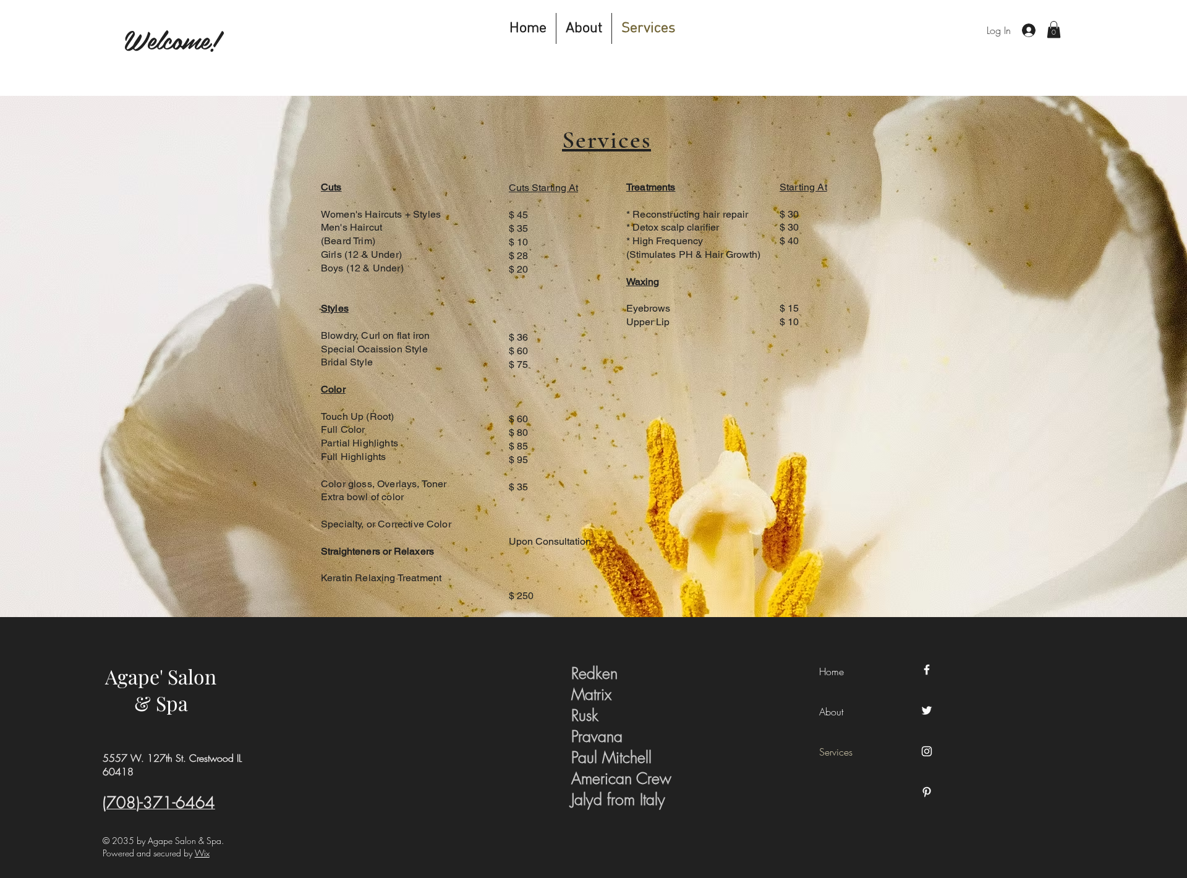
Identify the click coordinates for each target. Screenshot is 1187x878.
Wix (202, 853)
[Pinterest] (927, 792)
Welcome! (171, 39)
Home (831, 671)
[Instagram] (927, 751)
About (831, 711)
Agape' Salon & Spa (160, 689)
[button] (1054, 29)
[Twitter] (927, 710)
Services (836, 752)
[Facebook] (927, 669)
